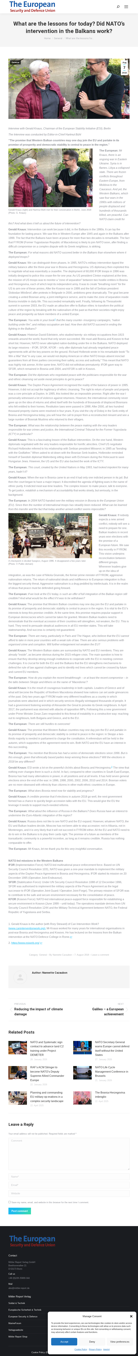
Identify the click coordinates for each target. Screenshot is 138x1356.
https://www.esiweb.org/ (25, 942)
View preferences (119, 1341)
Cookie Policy (81, 1349)
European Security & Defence (22, 1316)
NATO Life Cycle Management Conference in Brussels (111, 1071)
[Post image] (17, 1047)
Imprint (106, 1349)
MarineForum (14, 1323)
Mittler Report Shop (17, 1336)
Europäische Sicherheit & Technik (24, 1310)
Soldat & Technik (16, 1303)
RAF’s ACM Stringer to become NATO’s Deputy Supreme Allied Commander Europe (47, 1074)
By (60, 955)
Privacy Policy (95, 1349)
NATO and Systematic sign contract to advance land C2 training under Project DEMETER (47, 1049)
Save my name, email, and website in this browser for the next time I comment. (50, 1202)
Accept (64, 1341)
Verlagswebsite (15, 1330)
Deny (92, 1341)
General (15, 62)
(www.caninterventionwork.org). (27, 928)
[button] (131, 1316)
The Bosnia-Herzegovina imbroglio (110, 1094)
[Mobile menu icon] (126, 6)
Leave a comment (100, 955)
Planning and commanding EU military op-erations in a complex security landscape (46, 1097)
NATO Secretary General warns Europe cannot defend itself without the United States (112, 1049)
